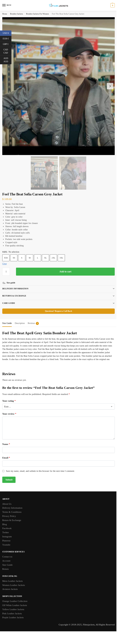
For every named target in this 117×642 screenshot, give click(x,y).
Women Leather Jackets (13, 585)
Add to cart (65, 271)
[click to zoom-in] (58, 86)
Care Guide (8, 299)
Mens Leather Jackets (12, 581)
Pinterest (6, 540)
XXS (6, 258)
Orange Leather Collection (14, 601)
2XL (53, 258)
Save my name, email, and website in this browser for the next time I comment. (40, 471)
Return (5, 569)
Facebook (7, 528)
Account (6, 561)
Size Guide (7, 565)
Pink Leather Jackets (12, 613)
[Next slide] (110, 86)
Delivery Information (15, 285)
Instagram (7, 536)
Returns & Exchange (14, 292)
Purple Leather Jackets (13, 617)
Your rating (9, 400)
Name (6, 444)
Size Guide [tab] (7, 320)
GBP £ (7, 44)
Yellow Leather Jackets (13, 609)
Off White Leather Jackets (14, 605)
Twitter (5, 532)
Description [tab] (20, 320)
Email (6, 458)
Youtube (6, 544)
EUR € (7, 38)
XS (14, 258)
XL (45, 258)
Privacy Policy (9, 516)
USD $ (7, 33)
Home (4, 14)
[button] (112, 5)
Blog (4, 524)
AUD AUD (7, 60)
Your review (9, 414)
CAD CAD (7, 51)
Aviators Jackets (10, 589)
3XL (61, 258)
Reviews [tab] (33, 320)
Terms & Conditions (11, 512)
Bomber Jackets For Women (37, 14)
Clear (4, 263)
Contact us (7, 556)
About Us (6, 504)
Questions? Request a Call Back (57, 308)
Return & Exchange (11, 520)
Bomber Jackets (16, 14)
